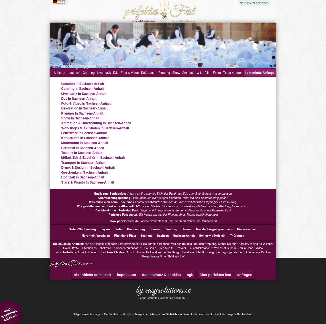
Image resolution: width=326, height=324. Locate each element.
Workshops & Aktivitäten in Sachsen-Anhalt (95, 128)
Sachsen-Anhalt (184, 235)
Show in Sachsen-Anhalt (80, 118)
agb (190, 274)
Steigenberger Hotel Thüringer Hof (163, 256)
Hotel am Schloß (193, 252)
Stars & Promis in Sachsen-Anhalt (87, 182)
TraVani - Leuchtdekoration (193, 248)
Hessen (187, 229)
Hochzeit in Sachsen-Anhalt (82, 177)
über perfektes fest (215, 274)
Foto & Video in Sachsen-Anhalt (86, 103)
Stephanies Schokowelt (97, 248)
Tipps (233, 72)
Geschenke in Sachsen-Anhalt (84, 172)
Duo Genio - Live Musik (158, 248)
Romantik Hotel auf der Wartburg (158, 252)
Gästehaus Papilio (258, 252)
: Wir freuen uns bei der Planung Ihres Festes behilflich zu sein (163, 214)
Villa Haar (246, 248)
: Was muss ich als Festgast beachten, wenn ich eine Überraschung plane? (163, 198)
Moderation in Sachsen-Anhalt (84, 142)
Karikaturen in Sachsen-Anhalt (85, 137)
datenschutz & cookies (161, 274)
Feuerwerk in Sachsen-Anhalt (84, 132)
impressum (126, 274)
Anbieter (254, 3)
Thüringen (237, 235)
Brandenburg (136, 229)
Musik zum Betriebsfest (110, 193)
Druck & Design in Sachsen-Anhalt (88, 167)
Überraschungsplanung (114, 198)
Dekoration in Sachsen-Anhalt (84, 108)
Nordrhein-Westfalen (96, 235)
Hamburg (171, 229)
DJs (115, 72)
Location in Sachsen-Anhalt (82, 83)
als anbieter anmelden (92, 274)
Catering (89, 72)
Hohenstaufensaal (127, 248)
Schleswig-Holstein (212, 235)
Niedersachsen (247, 229)
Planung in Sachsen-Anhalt (82, 113)
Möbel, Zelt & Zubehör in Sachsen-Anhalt (93, 157)
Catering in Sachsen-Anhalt (82, 88)
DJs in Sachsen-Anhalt (78, 98)
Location (75, 72)
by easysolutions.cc (163, 292)
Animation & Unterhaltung (200, 72)
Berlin (118, 229)
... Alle (205, 72)
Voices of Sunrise (225, 248)
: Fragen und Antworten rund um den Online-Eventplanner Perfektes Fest (163, 210)
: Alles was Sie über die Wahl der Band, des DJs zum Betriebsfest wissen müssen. (163, 193)
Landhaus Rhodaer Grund (117, 252)
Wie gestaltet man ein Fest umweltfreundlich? (108, 206)
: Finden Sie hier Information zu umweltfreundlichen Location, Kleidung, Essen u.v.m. (163, 206)
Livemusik (104, 72)
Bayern (105, 229)
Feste (217, 72)
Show (176, 72)
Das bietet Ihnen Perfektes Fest (116, 210)
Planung (164, 72)
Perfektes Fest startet (122, 214)
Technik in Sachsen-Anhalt (81, 152)
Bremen (154, 229)
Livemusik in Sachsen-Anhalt (83, 93)
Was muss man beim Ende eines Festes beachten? (124, 202)
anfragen (244, 274)
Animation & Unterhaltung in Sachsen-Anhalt (96, 123)
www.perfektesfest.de (124, 221)
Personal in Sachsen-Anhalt (82, 147)
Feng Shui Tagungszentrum (225, 252)
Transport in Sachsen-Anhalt (83, 162)
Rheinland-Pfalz (125, 235)
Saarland (146, 235)
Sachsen (163, 235)
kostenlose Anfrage (260, 72)
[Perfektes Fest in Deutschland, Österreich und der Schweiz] (60, 2)
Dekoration (148, 72)
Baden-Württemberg (82, 229)
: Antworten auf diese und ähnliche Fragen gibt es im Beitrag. (163, 202)
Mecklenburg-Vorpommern (214, 229)
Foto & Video (130, 72)
